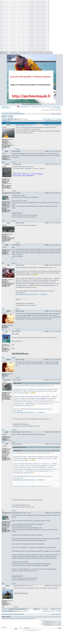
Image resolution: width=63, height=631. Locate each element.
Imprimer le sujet (6, 121)
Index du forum (5, 113)
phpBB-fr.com (34, 630)
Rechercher (58, 108)
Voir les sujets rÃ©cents (16, 112)
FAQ (52, 108)
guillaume (11, 116)
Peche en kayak (13, 113)
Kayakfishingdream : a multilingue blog (29, 106)
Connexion (5, 106)
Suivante (59, 119)
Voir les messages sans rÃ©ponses (7, 112)
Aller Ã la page (46, 119)
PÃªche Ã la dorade (7, 116)
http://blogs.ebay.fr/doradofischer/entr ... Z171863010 (31, 294)
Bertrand (8, 116)
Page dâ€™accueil (45, 106)
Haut (3, 149)
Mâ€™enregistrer (6, 108)
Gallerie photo (56, 106)
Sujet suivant (58, 121)
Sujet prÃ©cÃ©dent (49, 121)
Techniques (21, 113)
